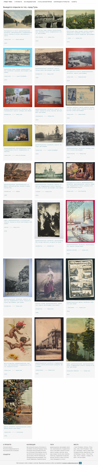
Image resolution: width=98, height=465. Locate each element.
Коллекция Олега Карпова (35, 452)
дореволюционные (24, 30)
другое (81, 302)
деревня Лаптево (72, 250)
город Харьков (20, 39)
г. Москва (85, 447)
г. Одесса (84, 450)
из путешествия (25, 220)
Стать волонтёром (45, 2)
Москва (81, 452)
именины (67, 454)
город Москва (82, 77)
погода (40, 242)
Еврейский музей (41, 459)
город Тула (7, 39)
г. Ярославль (70, 307)
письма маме (79, 246)
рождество (83, 34)
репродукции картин (76, 187)
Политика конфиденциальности (11, 448)
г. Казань (83, 454)
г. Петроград (19, 432)
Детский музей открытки (33, 447)
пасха (47, 31)
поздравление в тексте (11, 149)
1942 (68, 118)
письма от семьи (25, 186)
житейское (7, 32)
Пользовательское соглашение (11, 450)
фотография (42, 33)
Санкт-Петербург (84, 448)
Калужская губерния (73, 370)
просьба (53, 110)
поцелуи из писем (14, 34)
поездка (21, 110)
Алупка (6, 227)
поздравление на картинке (62, 455)
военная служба (40, 303)
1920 (5, 435)
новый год (52, 455)
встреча (86, 31)
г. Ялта (78, 455)
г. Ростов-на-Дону (81, 457)
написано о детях (78, 107)
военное (69, 107)
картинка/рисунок (16, 32)
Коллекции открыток (62, 2)
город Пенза (81, 114)
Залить (74, 2)
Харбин (18, 191)
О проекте (18, 2)
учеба (74, 110)
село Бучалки (82, 191)
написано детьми (14, 186)
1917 (68, 374)
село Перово (39, 37)
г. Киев (69, 38)
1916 (37, 77)
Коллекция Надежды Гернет (40, 448)
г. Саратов (82, 455)
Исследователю (30, 2)
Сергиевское (39, 116)
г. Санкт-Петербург (21, 76)
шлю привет (56, 70)
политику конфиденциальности (70, 463)
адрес (6, 220)
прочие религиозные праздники (50, 364)
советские (61, 452)
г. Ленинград (79, 450)
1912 (68, 80)
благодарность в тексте (11, 30)
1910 (68, 157)
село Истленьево (21, 155)
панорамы (42, 31)
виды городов (48, 30)
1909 (37, 312)
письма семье (85, 32)
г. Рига (87, 454)
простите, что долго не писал (52, 242)
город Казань (39, 370)
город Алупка (71, 153)
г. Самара (88, 455)
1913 (5, 43)
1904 (5, 195)
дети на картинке (9, 363)
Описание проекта (7, 447)
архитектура (39, 30)
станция (38, 191)
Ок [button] (80, 463)
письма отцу (8, 187)
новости (56, 68)
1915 (37, 40)
